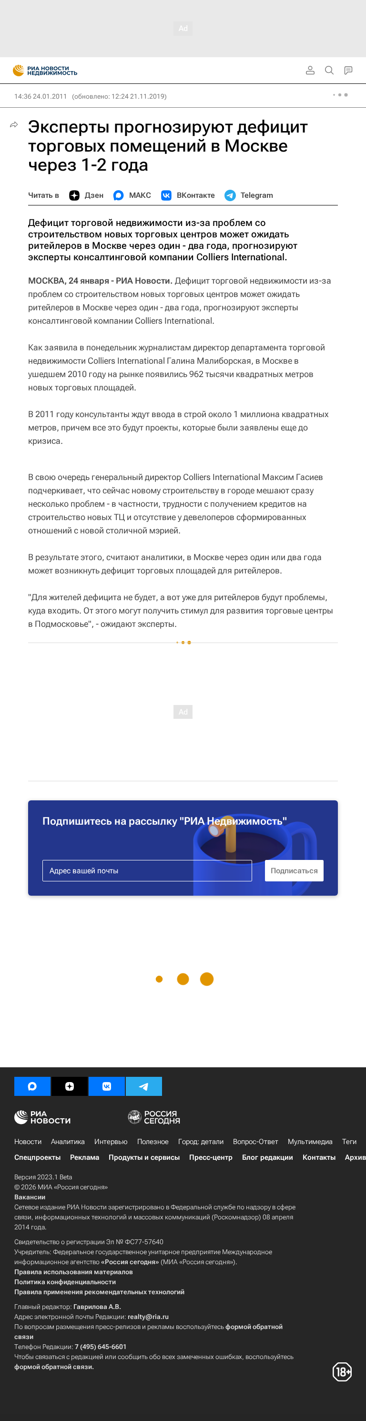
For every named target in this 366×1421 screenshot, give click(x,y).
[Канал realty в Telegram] (144, 1086)
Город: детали (201, 1141)
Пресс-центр (211, 1157)
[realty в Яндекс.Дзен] (69, 1086)
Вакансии (29, 1197)
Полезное (153, 1141)
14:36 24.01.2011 (40, 96)
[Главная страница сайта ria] (15, 70)
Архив (355, 1157)
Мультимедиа (310, 1141)
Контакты (319, 1157)
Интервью (111, 1141)
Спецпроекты (37, 1157)
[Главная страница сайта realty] (62, 70)
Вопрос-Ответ (255, 1141)
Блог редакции (267, 1157)
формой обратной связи (53, 1366)
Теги (349, 1141)
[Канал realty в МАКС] (32, 1086)
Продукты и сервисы (144, 1157)
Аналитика (68, 1141)
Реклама (84, 1157)
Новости (27, 1141)
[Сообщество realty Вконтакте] (107, 1086)
